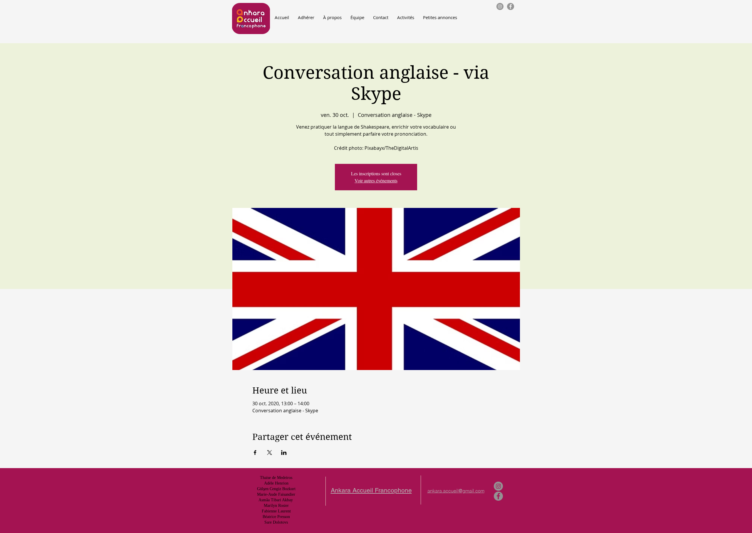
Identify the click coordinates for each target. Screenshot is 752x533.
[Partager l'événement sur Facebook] (255, 452)
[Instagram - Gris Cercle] (499, 6)
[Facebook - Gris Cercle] (510, 6)
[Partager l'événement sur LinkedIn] (284, 452)
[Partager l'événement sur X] (269, 452)
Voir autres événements (376, 180)
